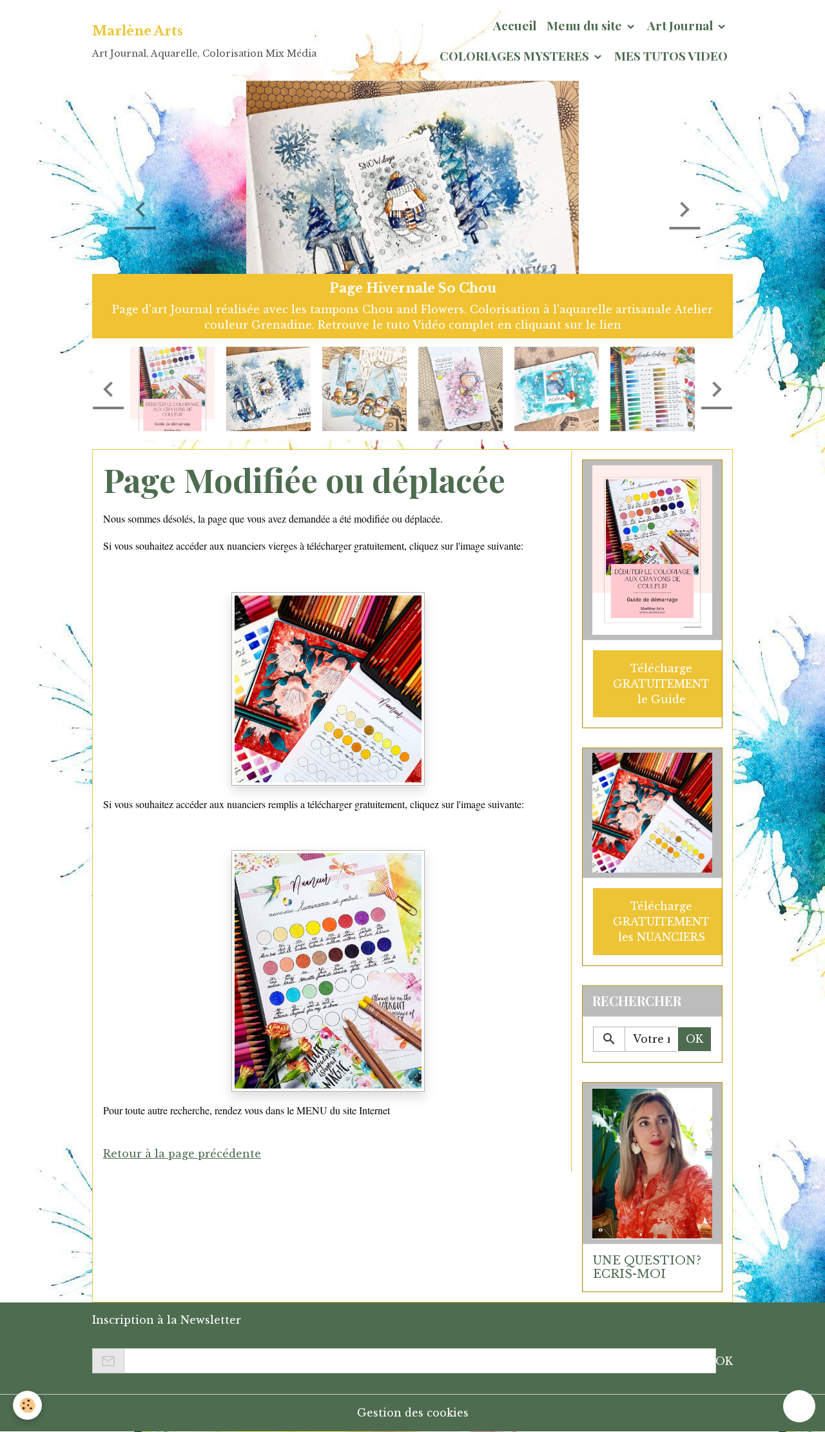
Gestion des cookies (413, 1412)
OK (694, 1038)
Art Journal (681, 25)
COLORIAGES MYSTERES (516, 55)
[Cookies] (27, 1405)
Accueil (514, 25)
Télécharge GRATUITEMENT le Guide (661, 684)
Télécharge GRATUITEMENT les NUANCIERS (661, 921)
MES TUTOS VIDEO (671, 55)
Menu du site (586, 25)
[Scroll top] (799, 1406)
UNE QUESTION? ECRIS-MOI (647, 1267)
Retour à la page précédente (182, 1153)
